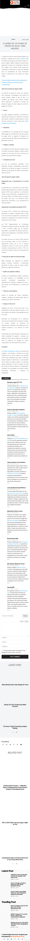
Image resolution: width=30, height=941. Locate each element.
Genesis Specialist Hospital (16, 409)
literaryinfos (11, 82)
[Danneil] (9, 39)
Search (25, 615)
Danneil (13, 39)
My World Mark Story (17, 936)
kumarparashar (6, 84)
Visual (21, 621)
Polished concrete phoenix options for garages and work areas (19, 876)
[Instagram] (6, 744)
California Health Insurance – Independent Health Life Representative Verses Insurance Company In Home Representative (15, 787)
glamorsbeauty (13, 80)
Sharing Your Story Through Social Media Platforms (15, 705)
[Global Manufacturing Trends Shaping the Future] (15, 675)
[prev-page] (13, 732)
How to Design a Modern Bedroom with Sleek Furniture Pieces (18, 884)
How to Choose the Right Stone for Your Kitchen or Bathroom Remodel (18, 893)
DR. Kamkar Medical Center (16, 563)
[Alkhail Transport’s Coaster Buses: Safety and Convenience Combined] (6, 916)
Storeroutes (5, 80)
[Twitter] (17, 744)
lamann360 (10, 587)
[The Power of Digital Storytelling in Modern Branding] (15, 717)
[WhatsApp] (22, 939)
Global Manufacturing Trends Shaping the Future (15, 685)
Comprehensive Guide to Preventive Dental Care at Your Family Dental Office (15, 859)
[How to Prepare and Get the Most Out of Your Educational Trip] (6, 908)
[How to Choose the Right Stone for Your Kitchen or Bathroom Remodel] (6, 894)
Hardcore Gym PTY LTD (14, 382)
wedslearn (4, 82)
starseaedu (19, 82)
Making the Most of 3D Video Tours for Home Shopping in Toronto (19, 924)
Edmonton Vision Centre (15, 511)
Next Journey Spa (12, 538)
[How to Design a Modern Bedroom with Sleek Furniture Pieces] (6, 885)
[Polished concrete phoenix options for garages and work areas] (6, 877)
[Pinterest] (13, 744)
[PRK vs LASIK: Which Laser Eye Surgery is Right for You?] (15, 806)
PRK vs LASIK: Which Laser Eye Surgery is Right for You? (15, 823)
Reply (8, 405)
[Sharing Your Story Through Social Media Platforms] (15, 695)
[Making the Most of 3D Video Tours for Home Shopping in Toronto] (6, 925)
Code (26, 621)
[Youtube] (21, 744)
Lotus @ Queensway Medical (16, 487)
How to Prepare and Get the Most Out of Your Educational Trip (19, 907)
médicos (23, 59)
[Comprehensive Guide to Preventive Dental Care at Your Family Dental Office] (15, 841)
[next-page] (16, 732)
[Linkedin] (10, 744)
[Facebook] (3, 744)
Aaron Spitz (11, 435)
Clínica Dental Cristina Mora (16, 462)
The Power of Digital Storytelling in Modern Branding (15, 727)
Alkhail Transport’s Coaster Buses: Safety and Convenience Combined (19, 915)
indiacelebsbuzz (22, 80)
